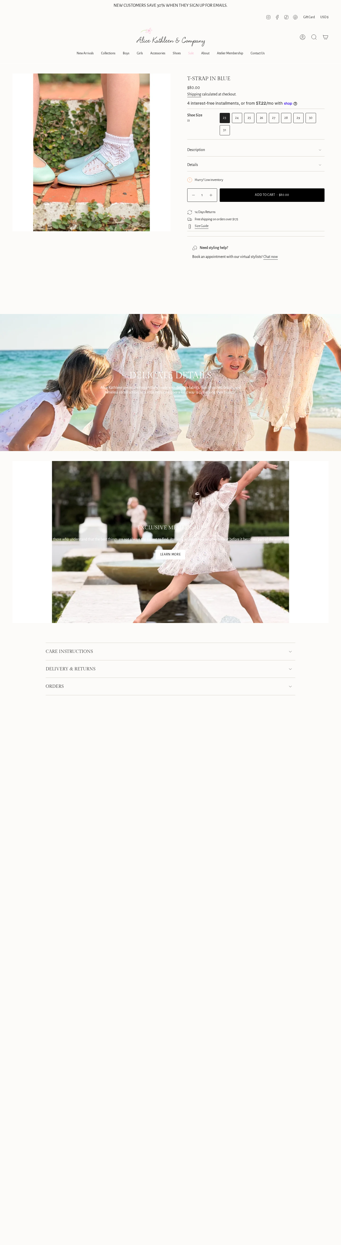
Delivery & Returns (70, 669)
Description (196, 150)
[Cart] (325, 37)
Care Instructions (69, 651)
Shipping (194, 94)
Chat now (270, 257)
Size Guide (201, 226)
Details (192, 165)
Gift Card (309, 17)
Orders (55, 686)
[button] (85, 54)
